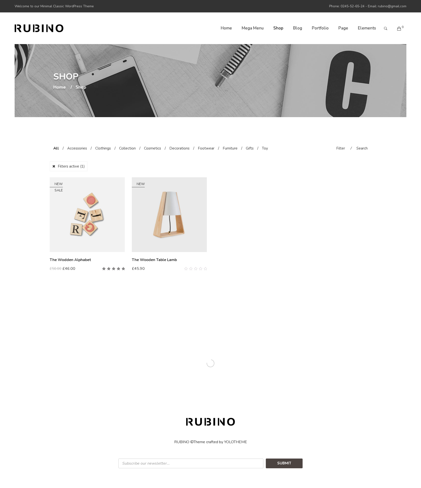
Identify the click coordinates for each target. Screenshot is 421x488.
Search (362, 148)
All (56, 148)
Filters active (71, 166)
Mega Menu (253, 28)
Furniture (230, 148)
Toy (265, 148)
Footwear (206, 148)
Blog (297, 28)
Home (226, 28)
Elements (367, 28)
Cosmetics (152, 148)
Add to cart (62, 268)
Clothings (103, 148)
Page (343, 28)
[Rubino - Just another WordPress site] (39, 28)
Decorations (179, 148)
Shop (278, 28)
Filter (340, 148)
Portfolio (320, 28)
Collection (127, 148)
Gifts (250, 148)
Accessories (77, 148)
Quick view (123, 268)
